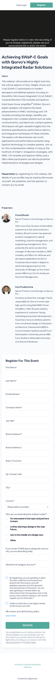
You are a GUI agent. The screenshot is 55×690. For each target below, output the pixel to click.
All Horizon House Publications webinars (27, 665)
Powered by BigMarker (27, 678)
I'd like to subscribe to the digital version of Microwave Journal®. (28, 604)
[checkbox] (7, 578)
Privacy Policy (30, 642)
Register (41, 5)
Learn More (11, 615)
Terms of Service (13, 642)
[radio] (7, 519)
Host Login (21, 5)
